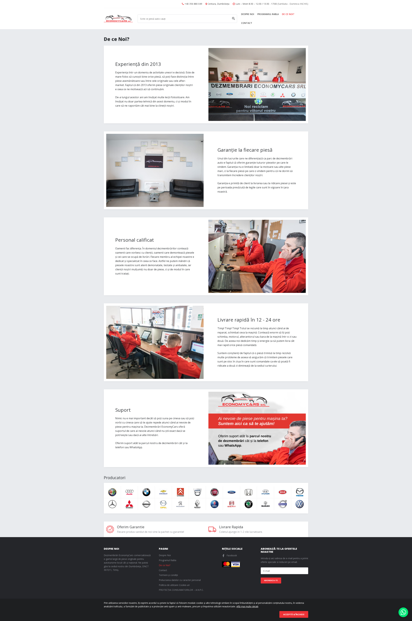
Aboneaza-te (271, 580)
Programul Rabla (268, 14)
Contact (246, 22)
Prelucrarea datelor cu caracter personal (180, 580)
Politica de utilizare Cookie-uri (174, 585)
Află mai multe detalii (247, 606)
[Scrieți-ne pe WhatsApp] (403, 612)
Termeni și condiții (168, 575)
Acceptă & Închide (293, 614)
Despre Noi (247, 14)
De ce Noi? (288, 14)
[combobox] (187, 18)
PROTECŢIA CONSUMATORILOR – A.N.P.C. (181, 589)
